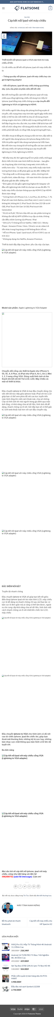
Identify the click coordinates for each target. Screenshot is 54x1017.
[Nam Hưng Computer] (27, 8)
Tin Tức (27, 17)
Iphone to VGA (19, 597)
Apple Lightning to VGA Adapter (33, 308)
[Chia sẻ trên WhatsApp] (16, 886)
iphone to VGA (19, 391)
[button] (3, 8)
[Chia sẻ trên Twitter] (25, 886)
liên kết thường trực (44, 896)
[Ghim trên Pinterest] (34, 886)
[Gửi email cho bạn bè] (29, 886)
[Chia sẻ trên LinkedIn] (38, 886)
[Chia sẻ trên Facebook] (20, 886)
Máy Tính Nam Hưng (36, 27)
